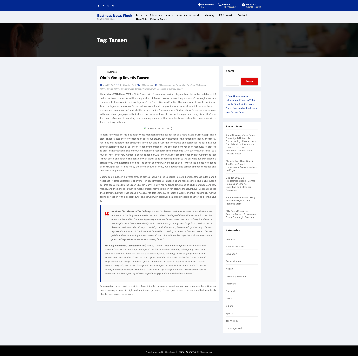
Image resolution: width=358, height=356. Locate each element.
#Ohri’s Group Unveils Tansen (127, 89)
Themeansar (206, 352)
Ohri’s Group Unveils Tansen (124, 77)
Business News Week (114, 15)
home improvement (187, 15)
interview (231, 283)
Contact (242, 15)
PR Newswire (226, 15)
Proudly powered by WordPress (160, 352)
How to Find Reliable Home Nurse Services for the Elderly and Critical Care (241, 108)
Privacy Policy (158, 19)
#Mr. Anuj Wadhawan (196, 85)
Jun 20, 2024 (109, 85)
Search (230, 71)
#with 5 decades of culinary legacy (167, 89)
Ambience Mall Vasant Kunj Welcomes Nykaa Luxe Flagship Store (240, 200)
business (141, 15)
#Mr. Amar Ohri (178, 85)
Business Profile (234, 246)
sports (229, 313)
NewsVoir (141, 19)
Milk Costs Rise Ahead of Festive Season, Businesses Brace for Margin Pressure (241, 214)
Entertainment (234, 261)
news (229, 298)
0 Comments (147, 85)
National (230, 291)
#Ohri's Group (106, 89)
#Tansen (146, 89)
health (169, 15)
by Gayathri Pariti (128, 85)
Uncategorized (234, 328)
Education (156, 15)
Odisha (229, 306)
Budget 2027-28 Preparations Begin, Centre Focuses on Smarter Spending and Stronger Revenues (240, 183)
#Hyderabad (164, 85)
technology (209, 15)
